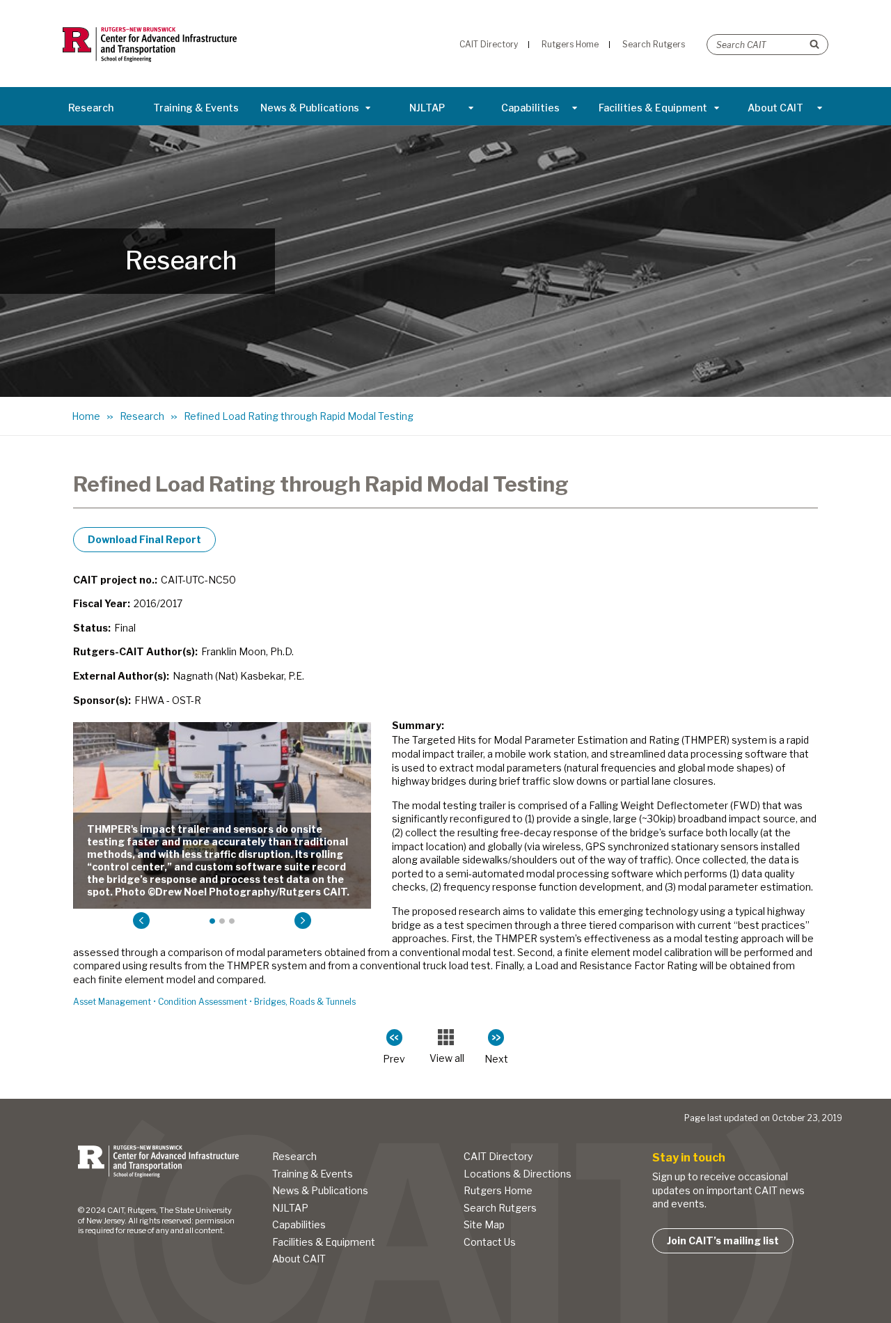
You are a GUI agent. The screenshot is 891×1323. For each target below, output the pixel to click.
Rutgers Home (498, 1190)
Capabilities (530, 107)
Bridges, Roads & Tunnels (305, 1001)
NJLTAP (427, 107)
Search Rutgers (500, 1208)
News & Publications (309, 107)
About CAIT (775, 107)
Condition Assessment (202, 1001)
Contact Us (490, 1242)
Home (86, 416)
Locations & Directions (517, 1174)
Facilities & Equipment (653, 107)
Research (90, 107)
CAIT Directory (498, 1156)
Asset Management (112, 1001)
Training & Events (196, 107)
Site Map (484, 1224)
